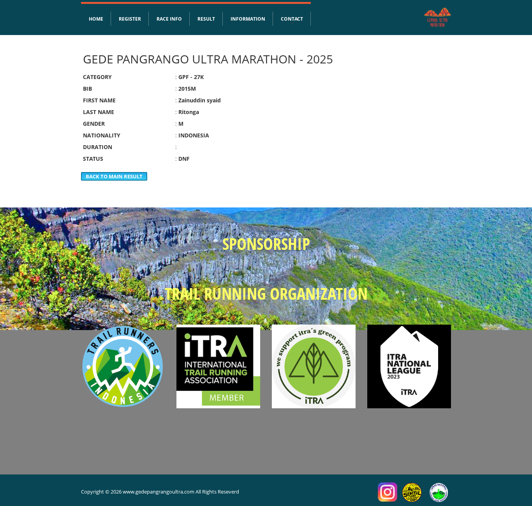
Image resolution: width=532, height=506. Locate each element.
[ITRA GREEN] (314, 366)
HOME (96, 19)
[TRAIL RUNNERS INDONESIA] (123, 366)
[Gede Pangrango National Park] (439, 491)
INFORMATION (248, 19)
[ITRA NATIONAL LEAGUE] (409, 366)
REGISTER (130, 19)
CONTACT (292, 19)
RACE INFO (169, 19)
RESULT (206, 19)
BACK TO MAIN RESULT (114, 176)
